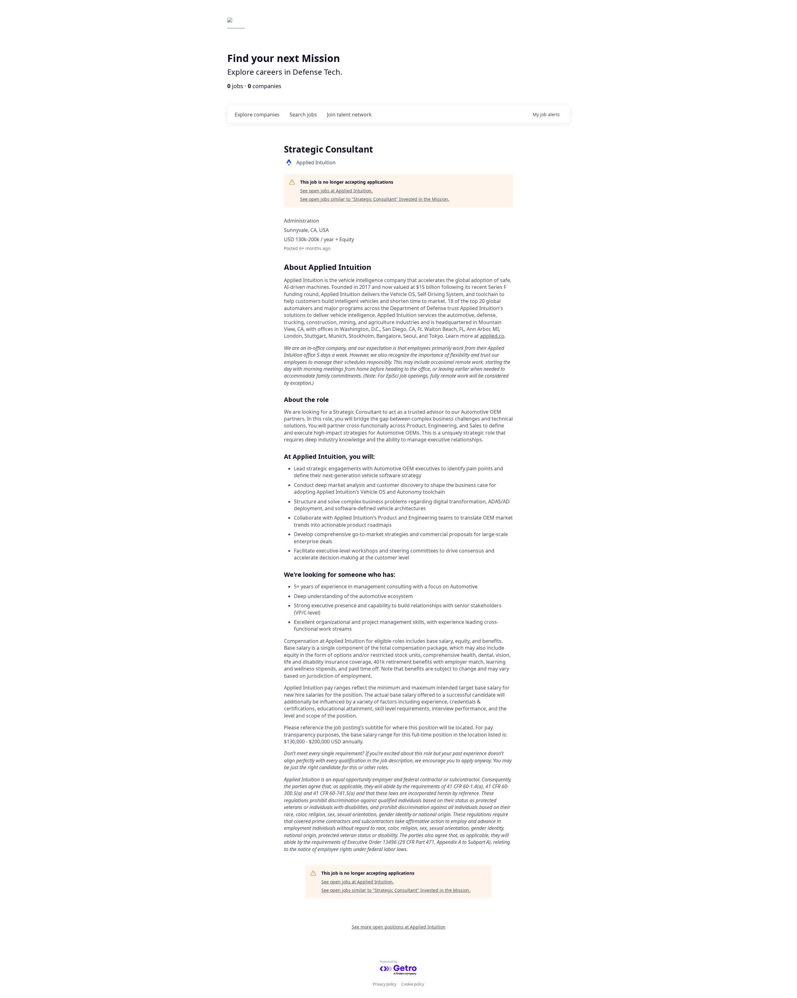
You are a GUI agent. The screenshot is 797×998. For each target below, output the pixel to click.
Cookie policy (412, 984)
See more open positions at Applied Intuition (399, 927)
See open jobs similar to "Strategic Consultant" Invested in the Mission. (374, 199)
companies (257, 114)
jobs (303, 114)
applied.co (492, 335)
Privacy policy (384, 984)
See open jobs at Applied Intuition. (336, 191)
